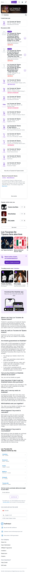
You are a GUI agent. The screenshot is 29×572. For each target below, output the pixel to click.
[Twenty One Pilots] (7, 278)
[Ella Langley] (20, 278)
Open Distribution (5, 545)
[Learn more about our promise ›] (6, 523)
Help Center (4, 562)
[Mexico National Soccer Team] (20, 244)
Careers (3, 556)
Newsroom (4, 553)
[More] (25, 6)
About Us (3, 542)
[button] (5, 2)
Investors (3, 550)
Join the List (14, 497)
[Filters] (26, 15)
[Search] (19, 2)
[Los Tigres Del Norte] (7, 244)
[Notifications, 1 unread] (26, 2)
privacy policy (6, 502)
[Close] (26, 256)
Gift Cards (3, 565)
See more (14, 227)
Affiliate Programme (6, 547)
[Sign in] (22, 2)
